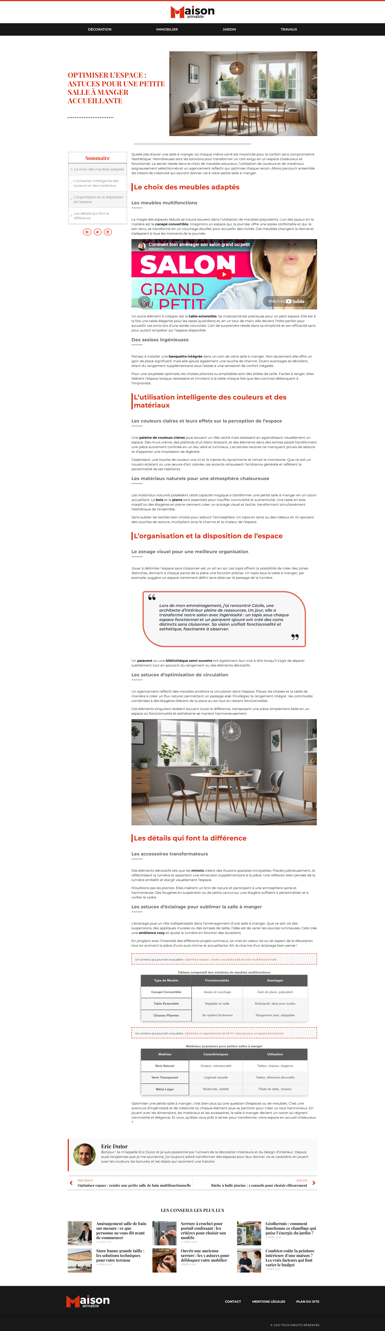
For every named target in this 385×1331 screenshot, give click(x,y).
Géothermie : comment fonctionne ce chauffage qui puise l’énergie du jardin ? (291, 1228)
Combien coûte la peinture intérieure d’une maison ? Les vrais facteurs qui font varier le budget (290, 1257)
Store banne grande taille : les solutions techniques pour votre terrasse (120, 1255)
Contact (233, 1302)
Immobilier (167, 29)
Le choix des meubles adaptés (99, 169)
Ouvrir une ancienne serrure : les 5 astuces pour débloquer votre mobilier (205, 1255)
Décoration (99, 29)
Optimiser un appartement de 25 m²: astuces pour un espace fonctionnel (234, 1033)
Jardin (229, 29)
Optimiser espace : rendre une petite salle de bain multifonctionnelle (231, 959)
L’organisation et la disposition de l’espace (98, 199)
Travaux (289, 29)
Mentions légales (268, 1302)
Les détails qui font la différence (91, 215)
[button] (87, 232)
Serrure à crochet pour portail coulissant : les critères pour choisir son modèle (203, 1230)
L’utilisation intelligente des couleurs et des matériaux (96, 183)
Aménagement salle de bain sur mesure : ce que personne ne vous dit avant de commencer (121, 1230)
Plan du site (307, 1302)
